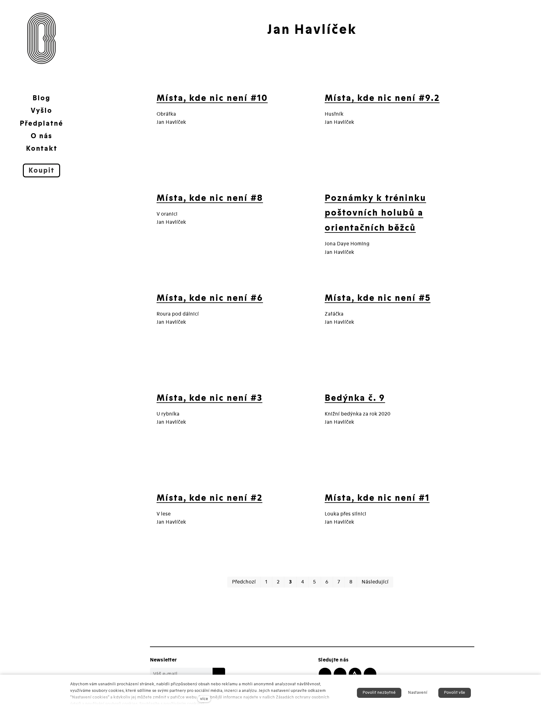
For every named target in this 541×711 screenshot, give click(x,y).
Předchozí (244, 582)
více (204, 698)
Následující (375, 582)
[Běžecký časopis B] (41, 38)
